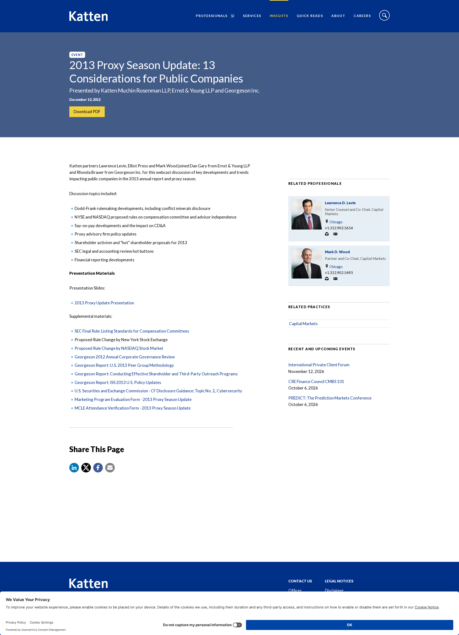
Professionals (211, 16)
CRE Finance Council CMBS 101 (316, 381)
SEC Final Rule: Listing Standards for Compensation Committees (132, 331)
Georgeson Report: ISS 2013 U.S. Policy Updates (118, 382)
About (338, 16)
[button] (74, 467)
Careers (362, 16)
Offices (295, 590)
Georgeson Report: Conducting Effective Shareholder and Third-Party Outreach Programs (156, 373)
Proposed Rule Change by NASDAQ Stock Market (119, 348)
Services (252, 16)
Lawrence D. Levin (340, 203)
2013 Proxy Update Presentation (104, 302)
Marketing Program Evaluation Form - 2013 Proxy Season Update (133, 399)
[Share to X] (86, 467)
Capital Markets (303, 323)
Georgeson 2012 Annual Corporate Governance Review (125, 356)
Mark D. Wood (337, 252)
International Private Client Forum (319, 364)
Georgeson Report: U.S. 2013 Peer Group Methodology (124, 365)
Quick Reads (310, 16)
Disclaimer (334, 590)
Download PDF (87, 111)
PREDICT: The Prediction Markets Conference (330, 397)
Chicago (336, 222)
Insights (279, 16)
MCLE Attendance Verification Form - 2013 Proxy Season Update (133, 408)
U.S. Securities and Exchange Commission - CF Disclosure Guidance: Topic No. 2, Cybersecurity (158, 390)
